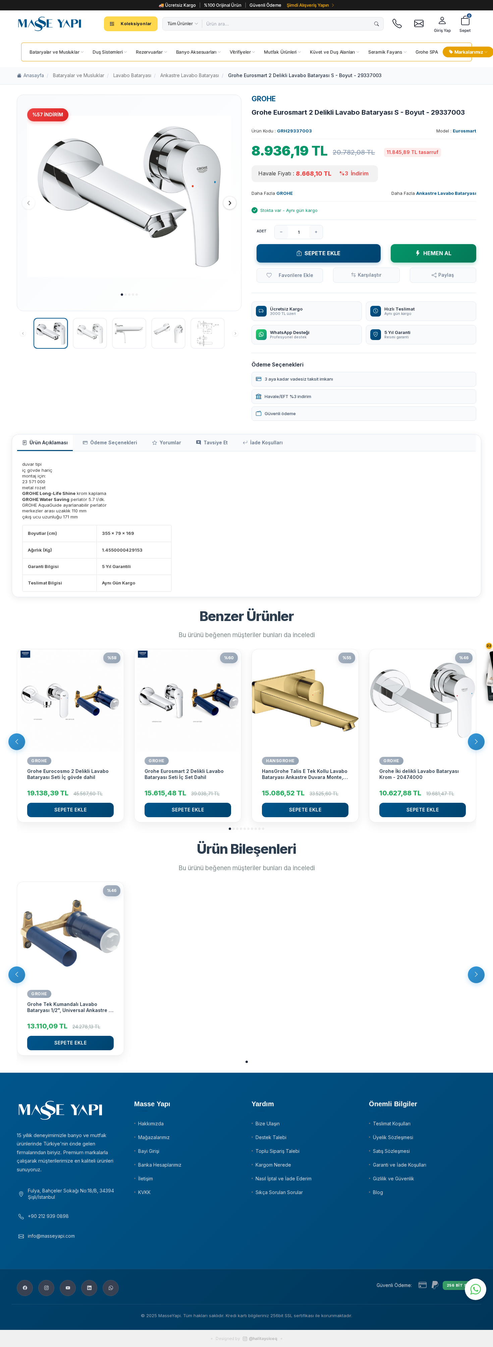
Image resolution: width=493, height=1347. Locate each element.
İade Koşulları (266, 442)
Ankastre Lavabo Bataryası (189, 75)
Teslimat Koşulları (391, 1123)
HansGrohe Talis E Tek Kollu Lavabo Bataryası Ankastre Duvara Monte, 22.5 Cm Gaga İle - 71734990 (304, 774)
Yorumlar (170, 442)
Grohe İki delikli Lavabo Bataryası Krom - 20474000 (419, 774)
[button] (122, 294)
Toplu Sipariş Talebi (277, 1151)
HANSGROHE (280, 760)
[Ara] (376, 23)
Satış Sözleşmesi (391, 1151)
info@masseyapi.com (51, 1236)
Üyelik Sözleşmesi (393, 1137)
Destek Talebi (271, 1137)
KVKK (144, 1192)
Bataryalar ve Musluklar (78, 75)
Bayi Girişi (148, 1151)
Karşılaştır (369, 275)
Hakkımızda (151, 1123)
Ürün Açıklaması (49, 442)
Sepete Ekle (322, 253)
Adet (262, 231)
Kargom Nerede (273, 1165)
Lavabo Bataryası (132, 75)
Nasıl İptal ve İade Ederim (284, 1178)
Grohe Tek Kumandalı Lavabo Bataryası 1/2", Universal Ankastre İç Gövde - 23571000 (70, 1007)
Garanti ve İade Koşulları (399, 1165)
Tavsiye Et (216, 442)
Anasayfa (33, 75)
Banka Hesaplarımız (159, 1165)
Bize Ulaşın (268, 1123)
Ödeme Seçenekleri (113, 442)
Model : (456, 130)
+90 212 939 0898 (48, 1216)
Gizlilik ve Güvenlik (393, 1178)
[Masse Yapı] (50, 23)
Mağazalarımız (154, 1137)
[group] (129, 196)
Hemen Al (437, 253)
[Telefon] (396, 24)
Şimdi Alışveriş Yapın (308, 5)
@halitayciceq (263, 1338)
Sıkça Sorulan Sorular (279, 1192)
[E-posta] (418, 24)
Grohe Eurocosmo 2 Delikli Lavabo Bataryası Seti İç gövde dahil (68, 774)
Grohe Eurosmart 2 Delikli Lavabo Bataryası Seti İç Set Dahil (184, 774)
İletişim (145, 1178)
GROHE (264, 99)
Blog (378, 1192)
